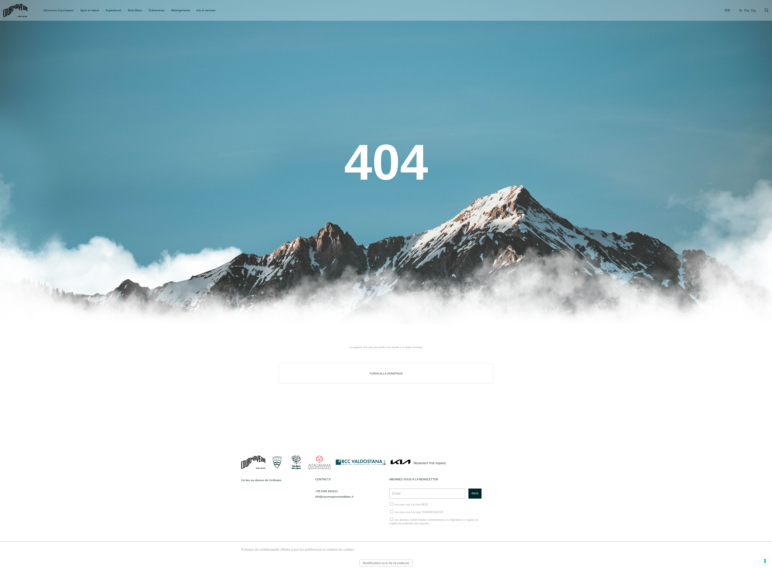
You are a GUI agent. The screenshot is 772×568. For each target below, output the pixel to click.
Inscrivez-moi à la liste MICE (411, 504)
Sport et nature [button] (89, 10)
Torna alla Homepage (386, 373)
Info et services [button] (206, 10)
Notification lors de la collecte (386, 563)
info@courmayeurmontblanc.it (334, 496)
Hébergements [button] (180, 10)
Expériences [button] (113, 10)
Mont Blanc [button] (135, 10)
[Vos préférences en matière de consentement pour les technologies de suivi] (765, 561)
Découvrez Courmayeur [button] (58, 10)
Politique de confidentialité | (261, 549)
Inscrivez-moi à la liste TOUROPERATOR (418, 512)
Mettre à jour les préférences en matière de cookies (317, 549)
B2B (727, 10)
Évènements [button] (156, 10)
